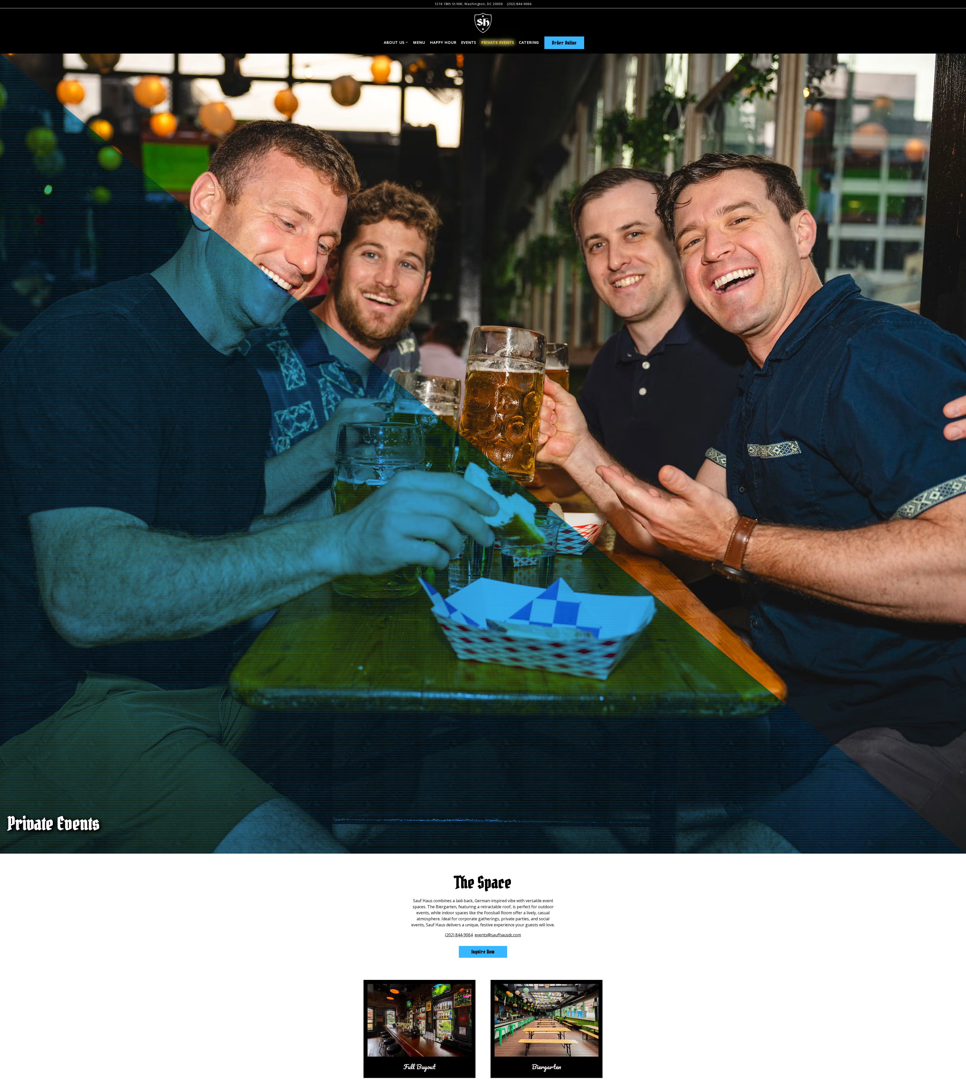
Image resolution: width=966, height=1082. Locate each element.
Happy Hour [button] (443, 42)
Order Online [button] (564, 43)
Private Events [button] (497, 42)
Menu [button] (419, 42)
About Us (396, 42)
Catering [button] (529, 42)
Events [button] (468, 42)
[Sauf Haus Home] (483, 22)
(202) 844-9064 (519, 4)
